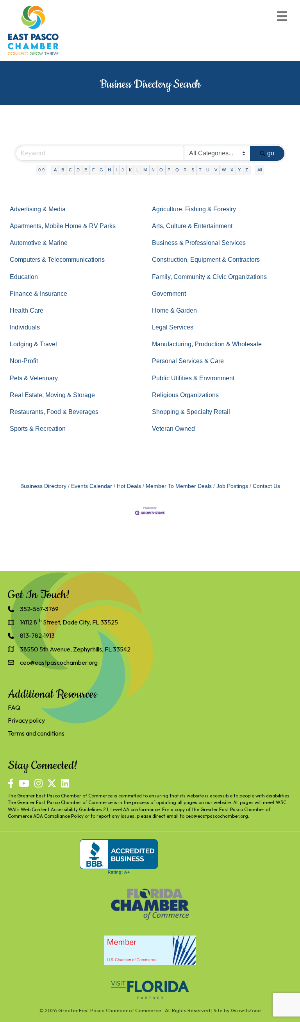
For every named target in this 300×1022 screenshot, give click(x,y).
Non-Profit (24, 361)
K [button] (130, 169)
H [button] (109, 169)
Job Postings (232, 486)
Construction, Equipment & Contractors (206, 259)
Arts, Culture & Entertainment (192, 226)
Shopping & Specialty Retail (191, 411)
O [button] (161, 169)
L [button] (137, 169)
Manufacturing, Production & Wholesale (207, 344)
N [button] (153, 169)
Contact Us (266, 486)
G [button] (101, 169)
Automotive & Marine (39, 242)
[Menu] (281, 16)
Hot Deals (129, 486)
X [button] (231, 169)
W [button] (224, 169)
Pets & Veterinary (34, 378)
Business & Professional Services (199, 242)
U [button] (207, 169)
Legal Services (172, 327)
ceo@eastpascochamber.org (217, 816)
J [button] (122, 169)
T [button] (200, 169)
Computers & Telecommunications (57, 259)
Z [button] (246, 169)
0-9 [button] (41, 169)
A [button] (55, 169)
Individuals (25, 327)
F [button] (93, 169)
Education (24, 276)
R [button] (185, 169)
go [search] (270, 153)
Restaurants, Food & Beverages (54, 411)
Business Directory (43, 486)
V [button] (215, 169)
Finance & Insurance (38, 293)
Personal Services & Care (188, 361)
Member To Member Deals (179, 486)
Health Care (26, 310)
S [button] (192, 169)
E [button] (85, 169)
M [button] (145, 169)
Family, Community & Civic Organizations (209, 276)
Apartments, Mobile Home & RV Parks (63, 226)
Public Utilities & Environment (193, 378)
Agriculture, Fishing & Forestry (194, 209)
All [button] (259, 169)
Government (169, 293)
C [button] (70, 169)
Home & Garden (174, 310)
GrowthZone (246, 1010)
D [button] (78, 169)
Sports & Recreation (38, 428)
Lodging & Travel (33, 344)
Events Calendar (91, 486)
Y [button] (239, 169)
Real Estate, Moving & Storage (52, 395)
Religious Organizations (185, 395)
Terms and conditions (36, 733)
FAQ (14, 707)
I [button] (116, 169)
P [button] (169, 169)
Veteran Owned (173, 428)
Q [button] (177, 169)
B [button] (62, 169)
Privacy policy (26, 720)
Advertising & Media (38, 209)
